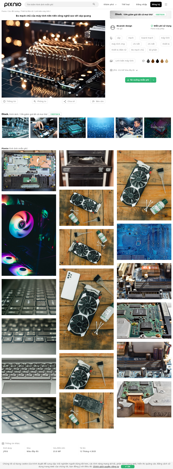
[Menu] (166, 4)
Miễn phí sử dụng (162, 26)
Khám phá (109, 4)
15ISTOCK (55, 114)
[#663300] (153, 60)
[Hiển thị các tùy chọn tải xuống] (153, 80)
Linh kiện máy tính (125, 60)
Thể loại (126, 4)
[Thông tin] (137, 70)
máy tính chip (118, 44)
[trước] (5, 55)
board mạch (147, 38)
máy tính (165, 38)
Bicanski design (124, 26)
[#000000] (157, 60)
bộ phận (153, 50)
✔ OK (127, 466)
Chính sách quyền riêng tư (106, 466)
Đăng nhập (141, 4)
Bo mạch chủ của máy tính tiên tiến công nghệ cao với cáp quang (53, 15)
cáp (119, 38)
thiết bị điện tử (119, 50)
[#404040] (148, 60)
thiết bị (166, 44)
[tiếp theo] (102, 55)
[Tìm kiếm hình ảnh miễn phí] (94, 4)
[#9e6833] (162, 60)
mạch (131, 38)
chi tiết (136, 44)
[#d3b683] (166, 60)
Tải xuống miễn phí (139, 80)
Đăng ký (156, 4)
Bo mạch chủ (137, 50)
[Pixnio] (12, 5)
